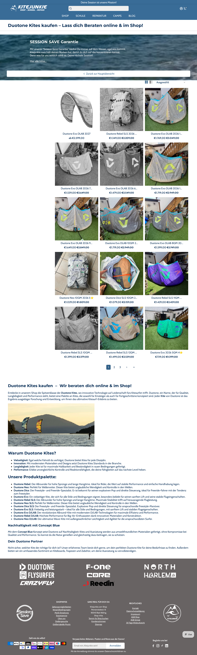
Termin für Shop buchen (98, 618)
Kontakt (135, 608)
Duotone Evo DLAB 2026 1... (166, 133)
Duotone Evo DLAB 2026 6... (121, 188)
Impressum (135, 614)
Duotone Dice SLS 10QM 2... (121, 297)
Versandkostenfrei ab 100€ (98, 2)
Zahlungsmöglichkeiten (61, 607)
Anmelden (115, 645)
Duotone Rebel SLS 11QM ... (166, 297)
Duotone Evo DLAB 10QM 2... (121, 243)
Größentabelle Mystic (62, 624)
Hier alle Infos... (38, 61)
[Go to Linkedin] (166, 646)
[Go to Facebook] (153, 646)
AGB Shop (135, 617)
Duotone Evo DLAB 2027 (76, 133)
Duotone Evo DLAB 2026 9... (76, 243)
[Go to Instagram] (158, 646)
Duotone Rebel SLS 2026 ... (121, 133)
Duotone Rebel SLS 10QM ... (76, 352)
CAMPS (117, 15)
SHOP (65, 15)
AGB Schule (135, 620)
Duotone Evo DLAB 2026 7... (76, 188)
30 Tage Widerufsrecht (135, 623)
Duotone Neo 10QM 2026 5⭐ (77, 297)
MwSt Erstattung (62, 613)
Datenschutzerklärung (135, 611)
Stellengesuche (61, 621)
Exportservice (61, 615)
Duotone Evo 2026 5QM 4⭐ (166, 352)
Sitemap (98, 624)
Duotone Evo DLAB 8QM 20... (166, 243)
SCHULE (80, 15)
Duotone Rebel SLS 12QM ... (121, 352)
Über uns (61, 618)
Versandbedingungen (62, 610)
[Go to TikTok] (162, 646)
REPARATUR (99, 15)
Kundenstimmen (98, 621)
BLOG (132, 15)
